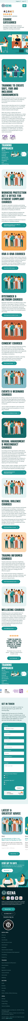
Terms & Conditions (6, 1006)
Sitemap (3, 998)
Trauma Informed (5, 972)
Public (3, 983)
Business (3, 985)
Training (6, 726)
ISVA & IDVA (4, 975)
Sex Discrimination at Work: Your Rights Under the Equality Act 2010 (11, 839)
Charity (3, 990)
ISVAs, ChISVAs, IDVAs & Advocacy (9, 993)
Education (4, 988)
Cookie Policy (4, 1003)
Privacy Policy (5, 1001)
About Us (4, 935)
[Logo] (6, 5)
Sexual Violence (5, 965)
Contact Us (4, 957)
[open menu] (24, 5)
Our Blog (3, 937)
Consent (3, 967)
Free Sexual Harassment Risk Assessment (10, 952)
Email (5, 744)
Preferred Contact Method (10, 774)
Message (6, 763)
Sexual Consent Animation (7, 949)
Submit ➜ (19, 788)
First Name (6, 731)
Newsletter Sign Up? (9, 780)
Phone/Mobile (7, 750)
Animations (4, 947)
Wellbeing (4, 977)
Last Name (6, 738)
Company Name (8, 756)
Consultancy (4, 954)
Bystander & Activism (6, 970)
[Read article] (12, 833)
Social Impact (4, 944)
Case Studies (4, 939)
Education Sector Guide (7, 942)
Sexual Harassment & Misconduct (9, 962)
